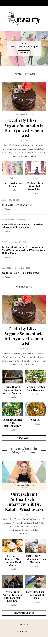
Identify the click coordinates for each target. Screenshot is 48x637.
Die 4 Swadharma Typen (12, 184)
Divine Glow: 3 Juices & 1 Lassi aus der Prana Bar (12, 389)
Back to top (22, 632)
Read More (24, 52)
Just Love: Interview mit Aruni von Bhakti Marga (12, 560)
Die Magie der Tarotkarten (17, 204)
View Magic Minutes (24, 613)
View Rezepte (24, 438)
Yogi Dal (35, 419)
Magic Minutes (8, 220)
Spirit (24, 43)
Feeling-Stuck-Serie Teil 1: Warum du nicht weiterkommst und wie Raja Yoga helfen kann (23, 250)
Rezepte (29, 114)
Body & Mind (20, 114)
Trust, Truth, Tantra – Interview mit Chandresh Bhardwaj (12, 596)
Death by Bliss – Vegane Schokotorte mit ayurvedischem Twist (24, 127)
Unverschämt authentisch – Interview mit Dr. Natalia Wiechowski (22, 226)
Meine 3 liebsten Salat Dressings (35, 388)
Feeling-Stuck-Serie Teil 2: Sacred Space (35, 186)
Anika (25, 140)
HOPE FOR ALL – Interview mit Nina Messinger (36, 559)
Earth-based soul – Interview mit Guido (35, 594)
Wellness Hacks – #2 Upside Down (20, 272)
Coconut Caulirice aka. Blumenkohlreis (12, 422)
